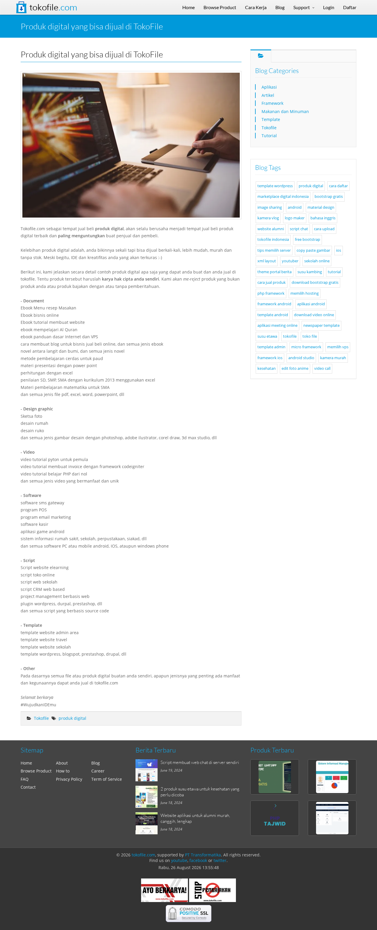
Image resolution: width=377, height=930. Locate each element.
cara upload (324, 228)
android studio (301, 357)
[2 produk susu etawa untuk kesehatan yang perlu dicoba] (148, 797)
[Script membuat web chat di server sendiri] (148, 770)
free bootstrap (307, 239)
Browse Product (36, 771)
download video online (314, 314)
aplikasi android (311, 303)
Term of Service (106, 779)
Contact (28, 787)
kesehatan (266, 368)
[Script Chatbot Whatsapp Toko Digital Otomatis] (274, 777)
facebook (198, 860)
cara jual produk (271, 282)
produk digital (72, 718)
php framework (271, 293)
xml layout (266, 260)
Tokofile (53, 7)
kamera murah (333, 357)
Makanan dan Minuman (285, 111)
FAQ (25, 779)
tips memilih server (274, 250)
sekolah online (317, 260)
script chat (299, 228)
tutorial (334, 271)
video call (322, 368)
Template (271, 119)
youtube (179, 860)
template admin (271, 346)
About (62, 763)
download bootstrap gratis (315, 282)
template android (272, 314)
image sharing (269, 207)
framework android (274, 303)
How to (63, 771)
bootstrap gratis (329, 196)
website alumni (270, 228)
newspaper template (321, 325)
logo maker (295, 218)
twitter (220, 860)
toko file (309, 336)
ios (338, 250)
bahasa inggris (322, 218)
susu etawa (267, 336)
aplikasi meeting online (277, 325)
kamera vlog (268, 218)
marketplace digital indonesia (283, 196)
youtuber (290, 260)
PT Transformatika (203, 855)
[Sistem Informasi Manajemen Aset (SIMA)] (332, 777)
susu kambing (309, 271)
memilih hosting (304, 293)
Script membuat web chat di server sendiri (200, 762)
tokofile (290, 336)
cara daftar (338, 185)
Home (26, 763)
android (295, 207)
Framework (272, 103)
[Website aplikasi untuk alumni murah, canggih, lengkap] (148, 823)
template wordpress (275, 185)
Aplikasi (269, 87)
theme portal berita (274, 271)
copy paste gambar (313, 250)
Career (98, 771)
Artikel (268, 95)
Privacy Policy (69, 779)
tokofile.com (143, 855)
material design (320, 207)
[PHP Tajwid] (274, 818)
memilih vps (337, 346)
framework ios (269, 357)
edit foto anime (295, 368)
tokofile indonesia (273, 239)
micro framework (306, 346)
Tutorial (269, 135)
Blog (95, 763)
